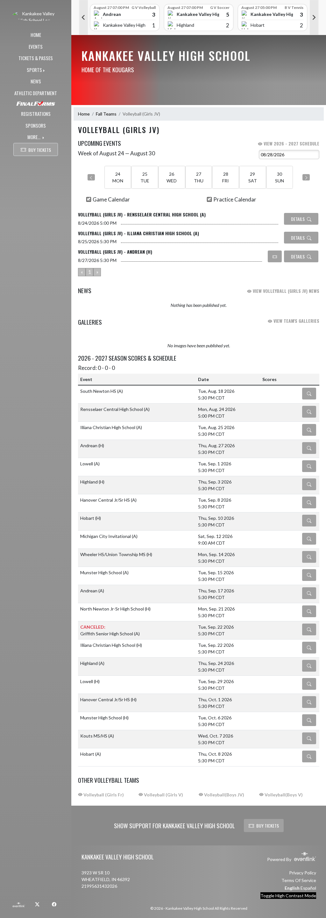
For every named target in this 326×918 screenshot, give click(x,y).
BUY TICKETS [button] (39, 149)
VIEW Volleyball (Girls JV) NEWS (285, 290)
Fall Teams (106, 114)
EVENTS (36, 46)
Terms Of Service (298, 880)
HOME (36, 34)
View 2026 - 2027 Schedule (290, 143)
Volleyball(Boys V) (283, 794)
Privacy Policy (302, 872)
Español (308, 888)
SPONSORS (35, 125)
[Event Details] (309, 393)
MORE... (34, 136)
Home (84, 114)
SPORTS (34, 69)
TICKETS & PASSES (35, 57)
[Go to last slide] (83, 17)
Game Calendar (111, 199)
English (292, 888)
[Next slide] (314, 17)
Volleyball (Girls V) (163, 794)
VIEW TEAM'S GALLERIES (295, 320)
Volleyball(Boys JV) (223, 794)
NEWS (36, 81)
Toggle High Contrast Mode (288, 895)
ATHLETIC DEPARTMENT (35, 92)
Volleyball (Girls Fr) (103, 794)
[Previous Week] (91, 177)
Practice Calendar (234, 199)
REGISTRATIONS (36, 113)
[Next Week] (306, 177)
